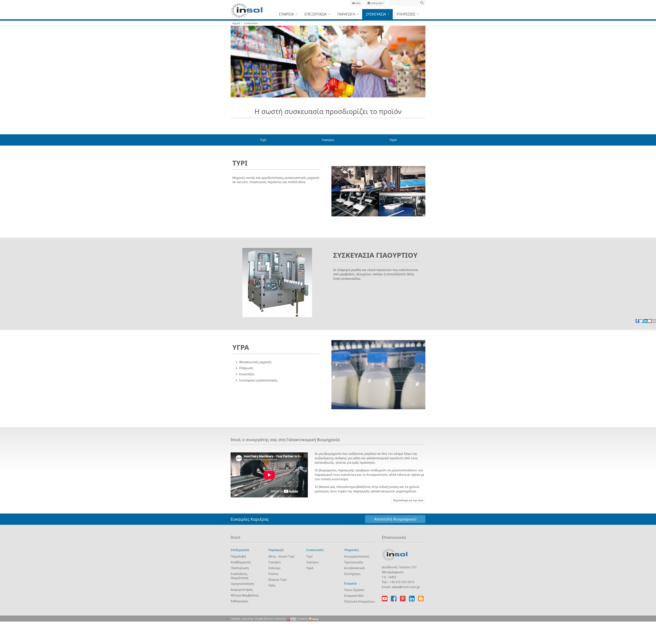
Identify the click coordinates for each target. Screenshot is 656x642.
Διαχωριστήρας (242, 589)
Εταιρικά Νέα (353, 596)
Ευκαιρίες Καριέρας (250, 519)
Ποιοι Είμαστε (354, 590)
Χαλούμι (274, 568)
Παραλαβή (238, 556)
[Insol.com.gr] (246, 10)
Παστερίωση (240, 568)
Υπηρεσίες (406, 14)
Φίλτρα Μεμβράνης (245, 595)
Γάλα (271, 585)
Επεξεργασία (315, 14)
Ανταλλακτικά (354, 568)
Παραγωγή (346, 14)
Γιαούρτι (328, 140)
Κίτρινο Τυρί (277, 579)
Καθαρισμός (239, 601)
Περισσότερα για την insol (408, 500)
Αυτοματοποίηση (356, 556)
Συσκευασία (376, 14)
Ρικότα (273, 574)
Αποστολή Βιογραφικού (395, 519)
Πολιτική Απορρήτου (359, 601)
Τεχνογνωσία (353, 562)
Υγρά (393, 140)
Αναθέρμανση (241, 562)
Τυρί (263, 140)
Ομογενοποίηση (242, 584)
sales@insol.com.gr (406, 587)
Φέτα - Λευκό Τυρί (281, 556)
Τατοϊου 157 (407, 567)
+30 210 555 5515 (402, 582)
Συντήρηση (352, 574)
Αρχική (236, 23)
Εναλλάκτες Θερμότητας (240, 576)
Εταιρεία (287, 14)
